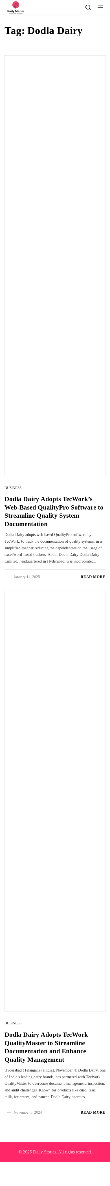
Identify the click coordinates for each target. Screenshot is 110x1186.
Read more (93, 577)
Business (13, 488)
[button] (100, 7)
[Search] (88, 7)
